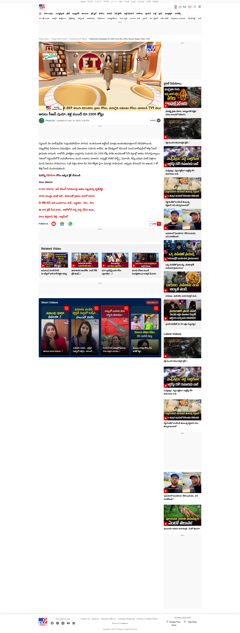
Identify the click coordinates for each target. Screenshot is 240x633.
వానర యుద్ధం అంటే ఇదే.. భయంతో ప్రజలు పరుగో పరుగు (67, 196)
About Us (95, 619)
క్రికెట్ (68, 13)
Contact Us (85, 619)
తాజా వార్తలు (48, 13)
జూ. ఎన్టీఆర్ (154, 18)
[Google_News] (62, 224)
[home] (40, 13)
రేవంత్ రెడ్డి (191, 18)
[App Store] (191, 623)
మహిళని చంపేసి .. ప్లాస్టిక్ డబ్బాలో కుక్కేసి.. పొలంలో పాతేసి (82, 350)
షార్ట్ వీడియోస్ (129, 13)
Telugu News (44, 39)
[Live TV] (188, 7)
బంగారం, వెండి (135, 18)
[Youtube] (54, 224)
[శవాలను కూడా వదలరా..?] (55, 330)
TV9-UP (155, 2)
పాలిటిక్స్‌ (178, 13)
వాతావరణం (90, 18)
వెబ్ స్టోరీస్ (118, 13)
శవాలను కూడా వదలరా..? (53, 351)
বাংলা (120, 2)
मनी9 (148, 2)
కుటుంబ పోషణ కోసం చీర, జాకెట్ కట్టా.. (142, 349)
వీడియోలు (101, 18)
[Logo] (42, 6)
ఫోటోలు (101, 13)
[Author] (41, 120)
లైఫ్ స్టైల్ (93, 13)
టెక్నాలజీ (81, 18)
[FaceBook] (52, 623)
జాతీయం (139, 13)
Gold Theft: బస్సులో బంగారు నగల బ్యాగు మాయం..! (114, 349)
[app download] (175, 7)
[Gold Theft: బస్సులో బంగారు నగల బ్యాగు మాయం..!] (115, 330)
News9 (83, 2)
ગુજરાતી (113, 2)
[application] (100, 76)
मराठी (106, 2)
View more (151, 303)
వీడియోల (51, 175)
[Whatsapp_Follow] (70, 224)
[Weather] (180, 6)
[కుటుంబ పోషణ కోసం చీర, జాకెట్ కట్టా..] (145, 330)
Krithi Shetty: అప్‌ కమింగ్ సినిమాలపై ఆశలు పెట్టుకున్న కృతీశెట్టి (71, 189)
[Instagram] (63, 623)
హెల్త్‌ (154, 13)
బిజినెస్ (109, 13)
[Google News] (73, 623)
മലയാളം (141, 2)
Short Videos (49, 302)
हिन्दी (90, 2)
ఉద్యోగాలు (62, 18)
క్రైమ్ (160, 13)
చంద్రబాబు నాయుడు (178, 18)
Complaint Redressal (126, 619)
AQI (184, 7)
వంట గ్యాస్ (123, 18)
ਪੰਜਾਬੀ (126, 2)
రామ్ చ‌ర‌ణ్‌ (164, 18)
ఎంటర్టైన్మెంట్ (60, 13)
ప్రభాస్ (145, 18)
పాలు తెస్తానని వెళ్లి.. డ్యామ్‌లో (53, 216)
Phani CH (50, 121)
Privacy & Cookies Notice (147, 619)
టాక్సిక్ (54, 18)
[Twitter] (57, 623)
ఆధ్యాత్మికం (168, 13)
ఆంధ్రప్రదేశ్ (75, 13)
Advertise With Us (108, 619)
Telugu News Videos (59, 39)
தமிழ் (133, 2)
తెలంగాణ (85, 13)
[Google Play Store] (174, 623)
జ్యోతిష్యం (72, 18)
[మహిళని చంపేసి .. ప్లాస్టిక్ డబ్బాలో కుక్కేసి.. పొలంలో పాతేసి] (85, 330)
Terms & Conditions (120, 623)
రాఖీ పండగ (45, 18)
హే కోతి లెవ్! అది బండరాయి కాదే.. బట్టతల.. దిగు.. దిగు (66, 202)
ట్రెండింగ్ (148, 13)
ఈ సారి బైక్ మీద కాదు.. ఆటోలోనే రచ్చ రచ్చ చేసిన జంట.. (67, 209)
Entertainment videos (78, 39)
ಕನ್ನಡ (98, 2)
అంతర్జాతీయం (112, 18)
